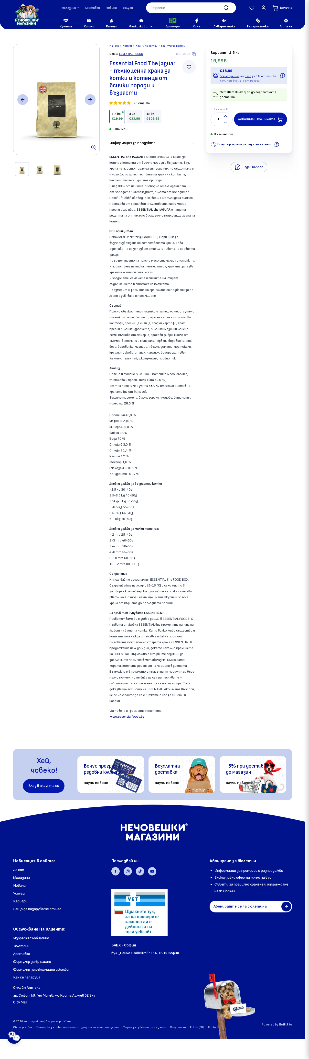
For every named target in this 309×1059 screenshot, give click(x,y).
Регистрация (229, 76)
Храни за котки (147, 46)
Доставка (21, 954)
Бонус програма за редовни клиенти (244, 144)
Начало (114, 46)
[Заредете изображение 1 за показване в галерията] (22, 169)
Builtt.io (285, 1024)
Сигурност (178, 1027)
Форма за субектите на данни (144, 1027)
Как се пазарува (26, 977)
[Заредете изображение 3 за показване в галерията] (57, 169)
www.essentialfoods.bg (127, 716)
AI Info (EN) (215, 1027)
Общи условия (22, 1027)
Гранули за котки (173, 46)
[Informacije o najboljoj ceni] (276, 144)
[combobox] (191, 7)
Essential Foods (131, 54)
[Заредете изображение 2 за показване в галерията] (39, 169)
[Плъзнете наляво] (22, 99)
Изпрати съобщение (31, 938)
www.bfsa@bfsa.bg (128, 967)
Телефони (21, 946)
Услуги (128, 8)
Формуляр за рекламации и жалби (41, 969)
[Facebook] (115, 871)
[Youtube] (152, 871)
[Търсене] (226, 8)
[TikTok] (140, 871)
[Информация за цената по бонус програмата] (282, 75)
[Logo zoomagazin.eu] (26, 14)
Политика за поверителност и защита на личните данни (77, 1027)
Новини (111, 8)
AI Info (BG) (197, 1027)
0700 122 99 (122, 960)
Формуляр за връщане (32, 961)
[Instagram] (128, 871)
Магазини (21, 877)
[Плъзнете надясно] (90, 99)
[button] (252, 8)
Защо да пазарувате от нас (37, 909)
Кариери (20, 901)
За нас (18, 870)
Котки (127, 46)
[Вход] (263, 8)
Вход (248, 76)
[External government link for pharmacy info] (139, 912)
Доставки (92, 8)
